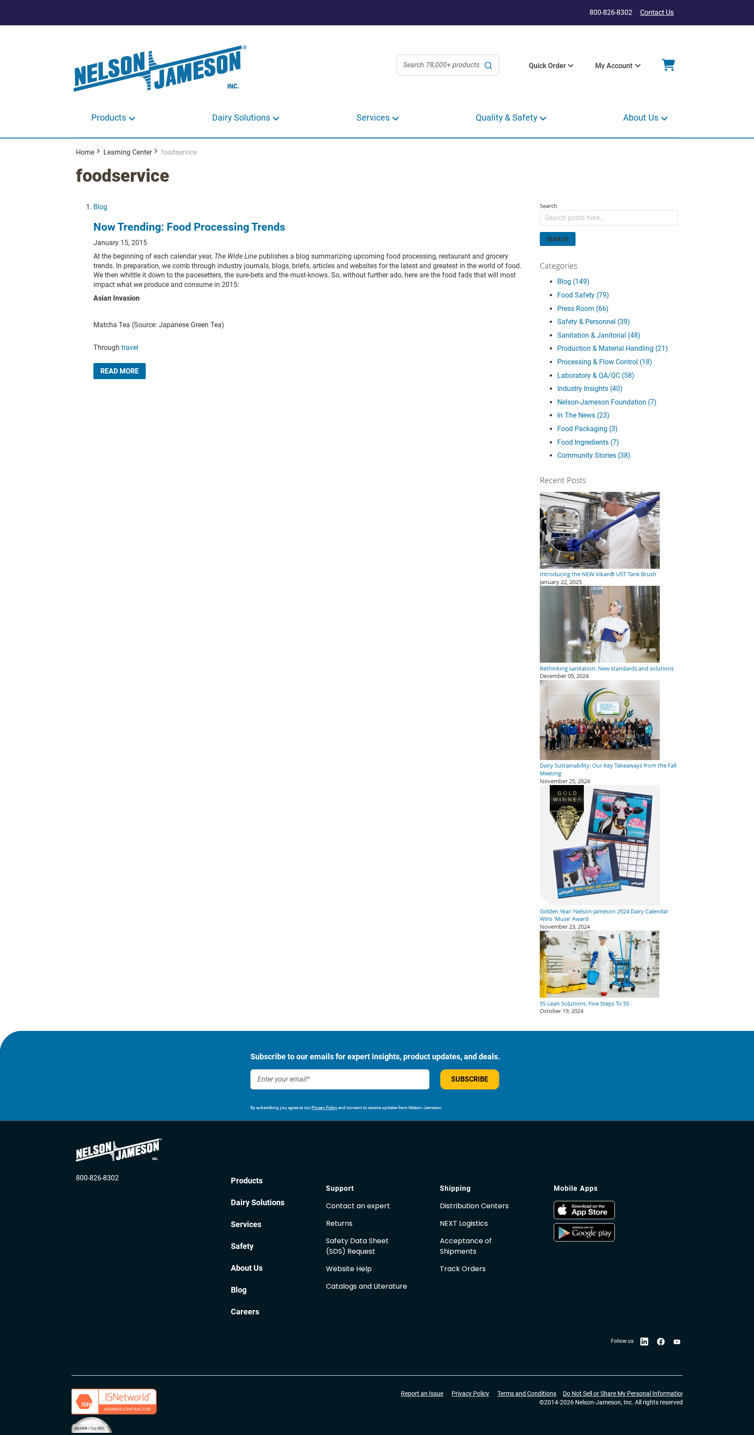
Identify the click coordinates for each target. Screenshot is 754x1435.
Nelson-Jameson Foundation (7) (607, 402)
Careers (245, 1311)
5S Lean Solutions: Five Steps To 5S (584, 1003)
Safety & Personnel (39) (593, 322)
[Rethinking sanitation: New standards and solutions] (600, 660)
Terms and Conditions (526, 1393)
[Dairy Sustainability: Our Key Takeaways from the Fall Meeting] (600, 758)
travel (129, 347)
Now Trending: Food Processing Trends (189, 227)
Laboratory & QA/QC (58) (595, 375)
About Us (247, 1267)
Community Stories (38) (594, 455)
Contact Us (657, 12)
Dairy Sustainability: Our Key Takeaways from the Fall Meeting (608, 769)
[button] (547, 66)
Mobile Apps (576, 1188)
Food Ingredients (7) (588, 442)
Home (85, 152)
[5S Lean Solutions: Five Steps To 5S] (599, 995)
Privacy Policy (324, 1107)
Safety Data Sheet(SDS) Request (357, 1246)
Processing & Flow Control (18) (604, 362)
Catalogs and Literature (366, 1286)
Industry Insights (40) (590, 388)
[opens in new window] (606, 1210)
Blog (100, 207)
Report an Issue (422, 1393)
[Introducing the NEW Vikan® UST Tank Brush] (600, 567)
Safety (242, 1246)
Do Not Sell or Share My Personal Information (624, 1393)
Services (246, 1224)
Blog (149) (573, 281)
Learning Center (127, 152)
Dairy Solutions (257, 1202)
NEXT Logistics (464, 1223)
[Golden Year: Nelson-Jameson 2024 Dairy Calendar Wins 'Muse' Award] (600, 903)
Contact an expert (358, 1206)
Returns (339, 1223)
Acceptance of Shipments (466, 1246)
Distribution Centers (474, 1206)
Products (247, 1180)
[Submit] (488, 65)
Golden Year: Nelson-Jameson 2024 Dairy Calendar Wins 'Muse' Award (604, 915)
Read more (119, 371)
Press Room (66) (583, 308)
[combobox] (448, 65)
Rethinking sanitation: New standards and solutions (607, 668)
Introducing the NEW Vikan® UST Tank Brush (598, 574)
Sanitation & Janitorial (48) (599, 335)
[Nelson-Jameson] (160, 69)
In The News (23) (583, 415)
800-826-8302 (97, 1178)
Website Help (349, 1269)
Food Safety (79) (583, 295)
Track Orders (463, 1269)
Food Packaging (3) (587, 429)
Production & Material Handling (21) (612, 348)
